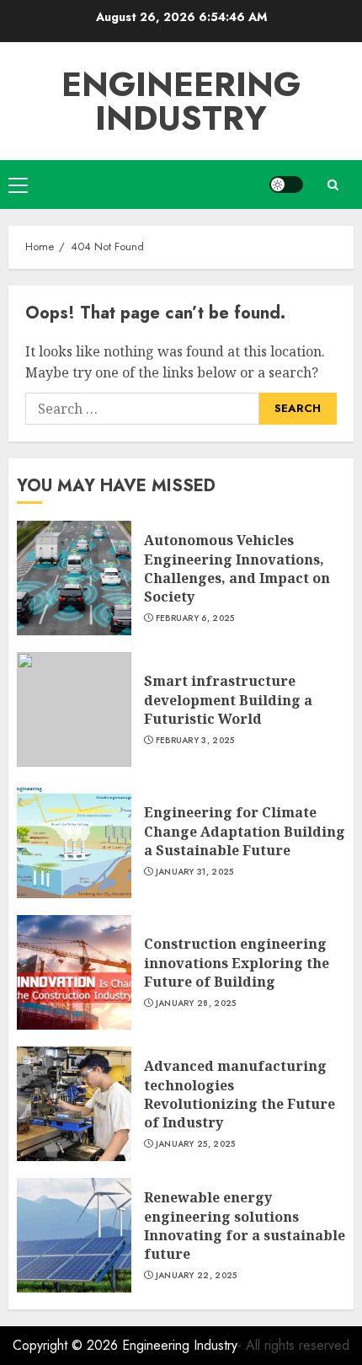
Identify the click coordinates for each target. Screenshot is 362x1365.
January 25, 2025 (196, 1144)
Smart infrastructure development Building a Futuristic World (228, 700)
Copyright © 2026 (67, 1345)
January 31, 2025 (195, 872)
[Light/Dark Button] (286, 184)
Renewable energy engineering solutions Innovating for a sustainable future (244, 1225)
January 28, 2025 (196, 1003)
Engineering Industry (181, 101)
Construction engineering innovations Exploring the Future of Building (236, 962)
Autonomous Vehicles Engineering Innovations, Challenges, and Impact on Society (237, 568)
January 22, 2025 (196, 1276)
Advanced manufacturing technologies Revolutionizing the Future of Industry (239, 1094)
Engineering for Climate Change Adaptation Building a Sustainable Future (244, 831)
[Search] (332, 185)
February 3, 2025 (195, 741)
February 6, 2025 (195, 618)
